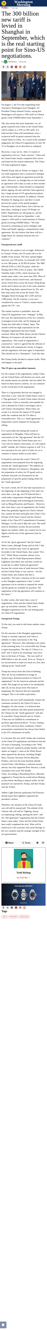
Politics (4, 8)
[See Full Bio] (29, 877)
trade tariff (13, 916)
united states (24, 916)
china (5, 916)
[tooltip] (3, 67)
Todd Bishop (12, 62)
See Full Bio (22, 877)
